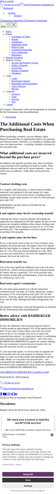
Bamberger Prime (19, 44)
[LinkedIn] (15, 395)
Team (14, 96)
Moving (15, 89)
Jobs (13, 102)
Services (15, 99)
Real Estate (11, 117)
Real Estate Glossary (20, 81)
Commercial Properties (21, 50)
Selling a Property (19, 65)
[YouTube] (5, 395)
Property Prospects (14, 57)
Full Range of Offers (20, 36)
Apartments (16, 42)
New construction (19, 52)
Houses (14, 39)
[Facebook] (1, 395)
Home (8, 31)
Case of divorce (18, 86)
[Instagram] (9, 395)
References (16, 55)
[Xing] (12, 395)
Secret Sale (16, 68)
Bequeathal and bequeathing (24, 83)
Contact (9, 104)
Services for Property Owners (24, 63)
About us (15, 94)
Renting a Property (20, 70)
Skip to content (7, 1)
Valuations (16, 73)
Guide (14, 78)
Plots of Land (17, 47)
